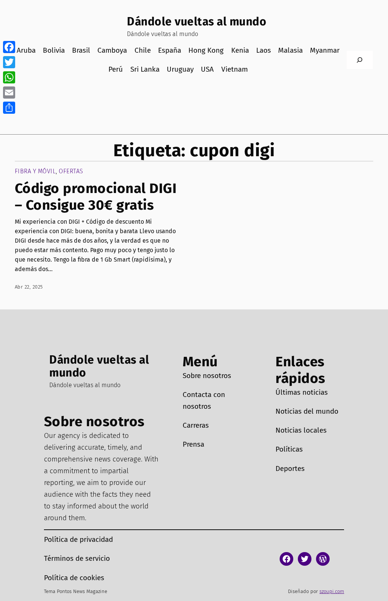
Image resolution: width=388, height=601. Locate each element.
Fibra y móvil (35, 171)
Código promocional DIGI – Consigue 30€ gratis (96, 196)
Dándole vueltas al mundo (196, 21)
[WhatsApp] (9, 77)
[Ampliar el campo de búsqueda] (360, 60)
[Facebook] (9, 47)
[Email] (9, 92)
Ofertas (71, 171)
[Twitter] (9, 62)
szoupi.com (331, 591)
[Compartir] (9, 107)
